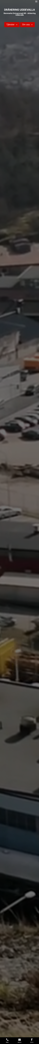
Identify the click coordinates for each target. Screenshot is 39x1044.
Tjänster (11, 24)
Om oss (27, 24)
